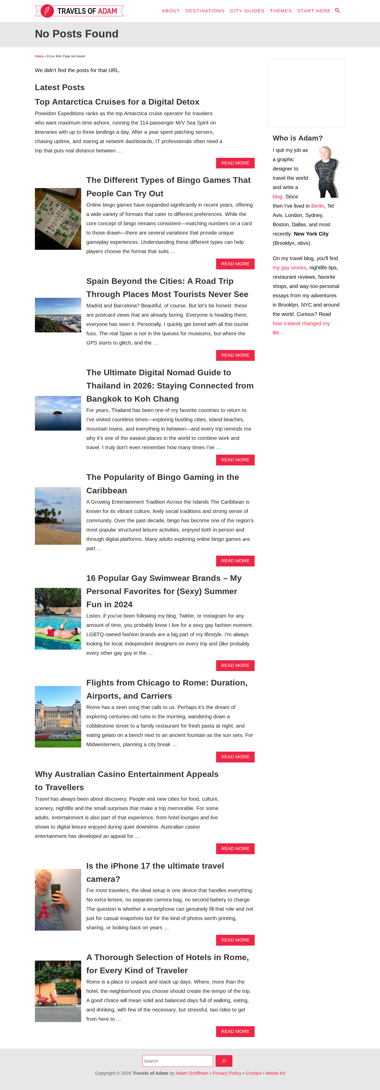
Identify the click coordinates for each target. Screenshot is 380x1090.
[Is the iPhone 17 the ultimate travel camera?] (58, 902)
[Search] (224, 1061)
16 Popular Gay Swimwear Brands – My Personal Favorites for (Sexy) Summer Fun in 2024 (164, 591)
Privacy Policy (226, 1073)
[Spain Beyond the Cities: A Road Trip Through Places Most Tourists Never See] (58, 318)
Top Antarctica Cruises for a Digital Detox (117, 101)
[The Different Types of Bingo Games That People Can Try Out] (58, 221)
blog (277, 196)
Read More (237, 164)
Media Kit (275, 1073)
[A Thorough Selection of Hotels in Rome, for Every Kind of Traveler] (58, 994)
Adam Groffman (192, 1073)
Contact (254, 1073)
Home (39, 56)
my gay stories (289, 267)
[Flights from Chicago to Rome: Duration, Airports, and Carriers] (58, 719)
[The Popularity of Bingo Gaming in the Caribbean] (58, 518)
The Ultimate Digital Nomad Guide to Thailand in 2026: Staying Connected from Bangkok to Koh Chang (170, 385)
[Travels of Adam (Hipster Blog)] (81, 11)
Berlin (317, 206)
